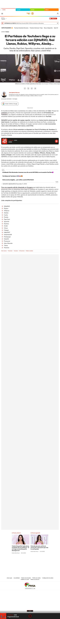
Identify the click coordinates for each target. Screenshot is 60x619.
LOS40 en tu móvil (25, 579)
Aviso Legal (9, 578)
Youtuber (10, 251)
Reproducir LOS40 (56, 141)
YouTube (27, 559)
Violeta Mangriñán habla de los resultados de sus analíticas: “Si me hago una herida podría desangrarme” (20, 548)
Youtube (16, 251)
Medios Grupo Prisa (30, 588)
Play (30, 616)
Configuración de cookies (47, 578)
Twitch (36, 559)
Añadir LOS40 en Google (11, 103)
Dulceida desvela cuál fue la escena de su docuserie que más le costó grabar (39, 547)
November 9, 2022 (21, 184)
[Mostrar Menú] (2, 13)
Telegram (35, 88)
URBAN (47, 9)
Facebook (24, 88)
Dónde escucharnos (35, 579)
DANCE (32, 9)
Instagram (20, 559)
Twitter (28, 88)
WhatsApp (31, 88)
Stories (39, 559)
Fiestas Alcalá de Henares (21, 28)
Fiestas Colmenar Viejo (36, 28)
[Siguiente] (57, 28)
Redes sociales (29, 251)
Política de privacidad (26, 578)
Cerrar (57, 23)
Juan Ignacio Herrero (14, 92)
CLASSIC (19, 9)
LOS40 (3, 9)
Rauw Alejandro (48, 28)
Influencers (22, 251)
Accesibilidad (17, 578)
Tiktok (23, 559)
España (3, 19)
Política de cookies (36, 578)
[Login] (57, 13)
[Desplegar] (30, 611)
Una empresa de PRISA (30, 584)
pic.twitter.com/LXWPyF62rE (25, 180)
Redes (7, 31)
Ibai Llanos (4, 251)
